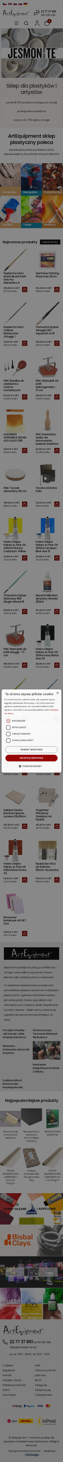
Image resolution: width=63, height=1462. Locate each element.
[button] (31, 766)
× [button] (57, 693)
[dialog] (31, 731)
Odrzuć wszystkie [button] (31, 749)
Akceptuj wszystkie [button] (31, 757)
